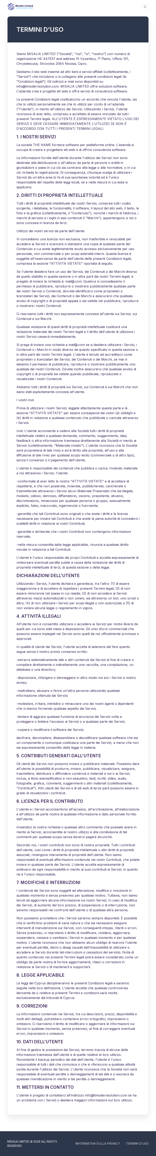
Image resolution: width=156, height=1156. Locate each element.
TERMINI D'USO (137, 1143)
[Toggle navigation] (145, 7)
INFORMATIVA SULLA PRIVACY (97, 1143)
